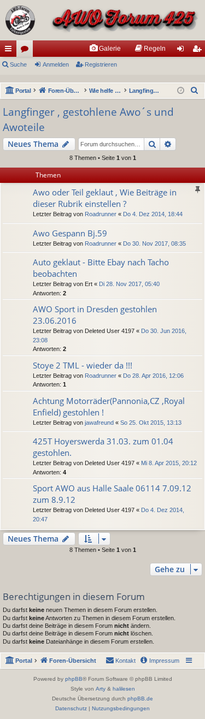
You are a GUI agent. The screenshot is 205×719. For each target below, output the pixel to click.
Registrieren (101, 64)
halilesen (124, 689)
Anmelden (56, 64)
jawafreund (99, 422)
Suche (18, 64)
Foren (27, 51)
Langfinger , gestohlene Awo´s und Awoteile (88, 120)
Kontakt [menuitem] (125, 660)
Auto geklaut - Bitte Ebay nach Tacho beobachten (101, 268)
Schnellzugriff (10, 51)
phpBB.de (140, 699)
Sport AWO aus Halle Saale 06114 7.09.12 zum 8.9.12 (112, 494)
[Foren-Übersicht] (102, 20)
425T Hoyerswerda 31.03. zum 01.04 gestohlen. (103, 447)
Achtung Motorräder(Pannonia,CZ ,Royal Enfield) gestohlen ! (109, 406)
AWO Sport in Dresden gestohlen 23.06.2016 (95, 315)
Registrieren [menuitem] (199, 51)
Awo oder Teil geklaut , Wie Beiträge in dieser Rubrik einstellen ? (105, 198)
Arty (101, 689)
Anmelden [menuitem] (183, 51)
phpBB (74, 679)
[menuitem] (105, 48)
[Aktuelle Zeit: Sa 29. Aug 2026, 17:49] (180, 91)
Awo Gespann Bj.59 (70, 233)
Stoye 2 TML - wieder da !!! (82, 365)
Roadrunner (100, 214)
